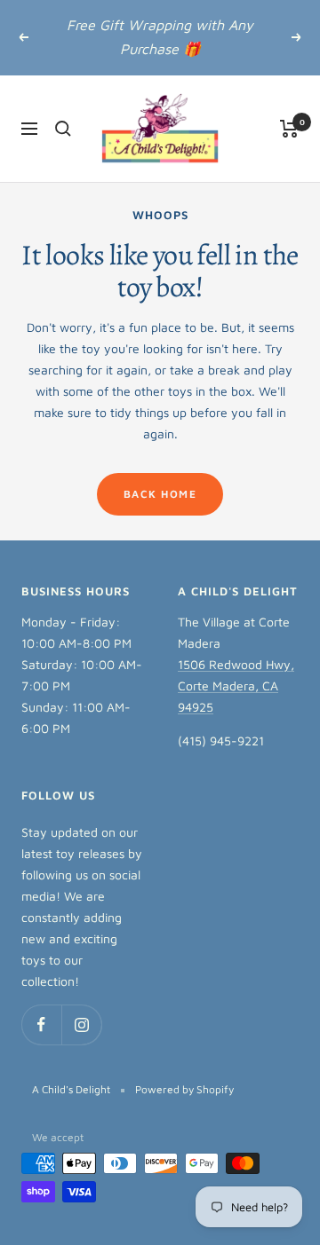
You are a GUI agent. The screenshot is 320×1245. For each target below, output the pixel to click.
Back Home (160, 493)
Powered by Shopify (184, 1089)
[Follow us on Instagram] (81, 1024)
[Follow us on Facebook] (41, 1024)
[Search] (63, 129)
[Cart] (289, 129)
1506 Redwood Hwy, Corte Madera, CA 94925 (236, 685)
